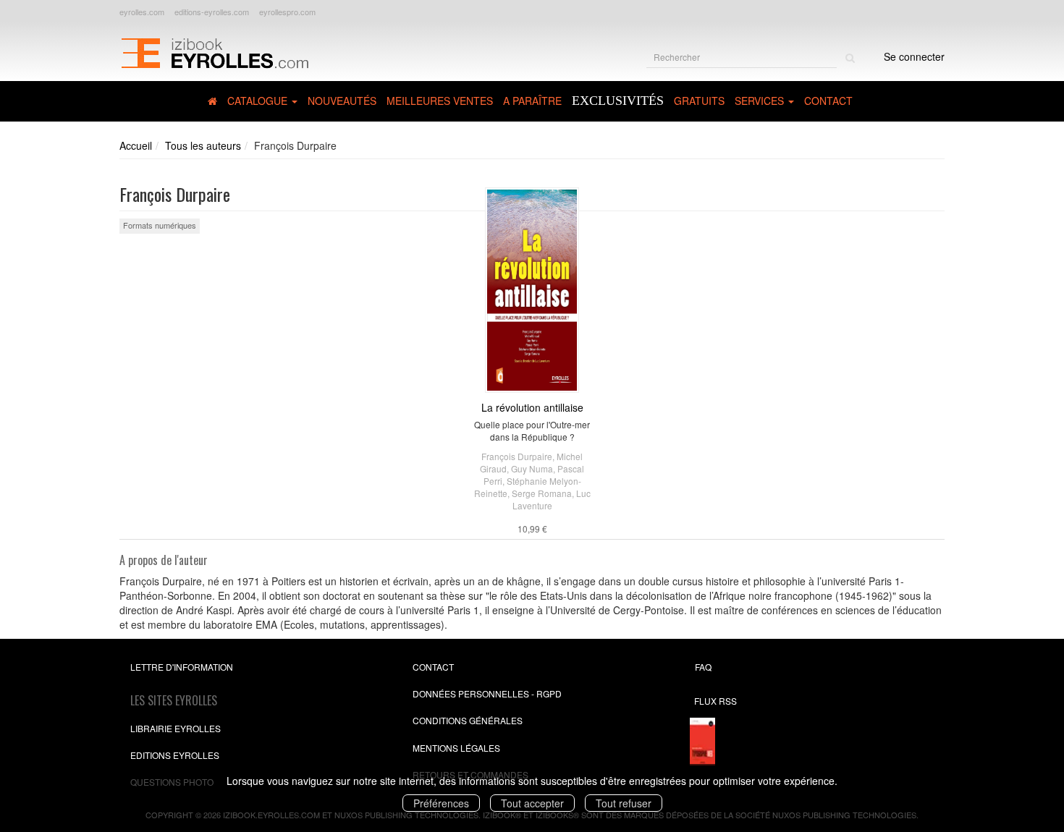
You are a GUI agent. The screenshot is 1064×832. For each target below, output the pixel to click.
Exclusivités (618, 100)
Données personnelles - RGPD (487, 693)
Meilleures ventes (440, 100)
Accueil (135, 145)
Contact (828, 100)
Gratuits (699, 100)
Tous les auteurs (203, 145)
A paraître (532, 100)
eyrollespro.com (287, 11)
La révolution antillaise (532, 407)
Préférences (441, 803)
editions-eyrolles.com (211, 11)
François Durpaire (516, 456)
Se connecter (914, 56)
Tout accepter (532, 803)
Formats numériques (159, 225)
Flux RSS (715, 701)
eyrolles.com (141, 11)
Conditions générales (468, 720)
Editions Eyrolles (174, 755)
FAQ (703, 667)
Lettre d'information (181, 667)
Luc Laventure (551, 499)
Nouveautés (342, 100)
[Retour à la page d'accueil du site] (214, 51)
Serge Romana (542, 493)
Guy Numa (532, 468)
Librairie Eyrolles (175, 728)
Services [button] (761, 100)
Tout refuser (623, 803)
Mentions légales (456, 748)
